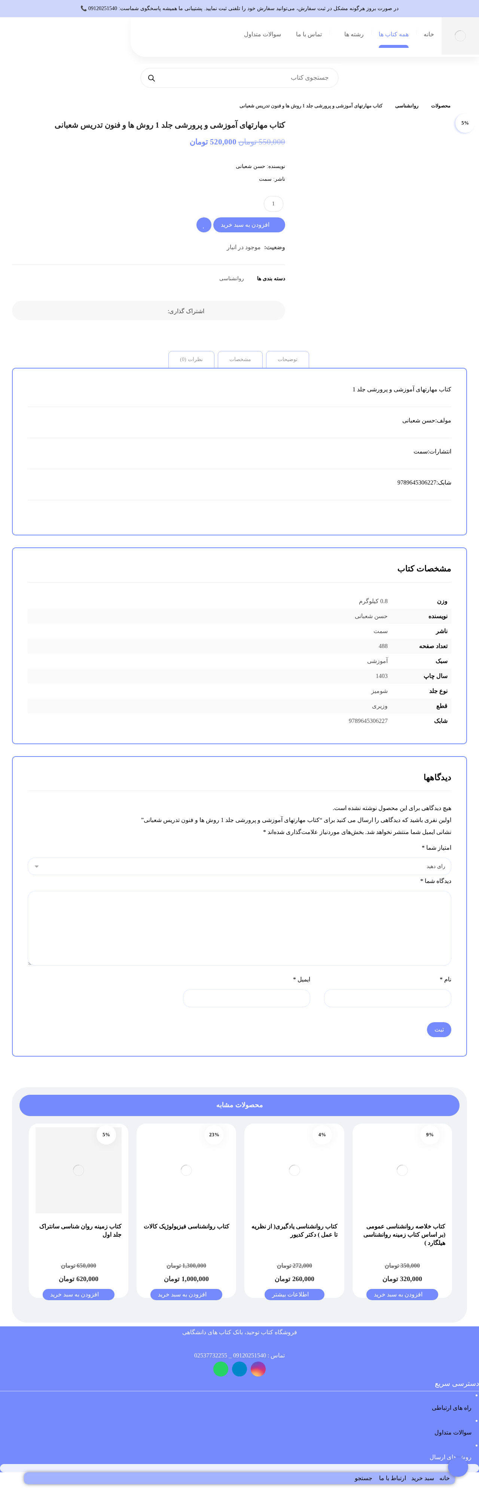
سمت (265, 179)
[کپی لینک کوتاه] (102, 310)
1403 (382, 676)
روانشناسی (231, 278)
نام (445, 979)
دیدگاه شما (435, 881)
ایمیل (301, 979)
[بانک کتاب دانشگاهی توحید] (460, 36)
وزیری (380, 706)
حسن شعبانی (250, 166)
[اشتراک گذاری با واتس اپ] (158, 310)
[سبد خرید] (74, 40)
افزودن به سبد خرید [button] (398, 1294)
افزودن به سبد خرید (245, 224)
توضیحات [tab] (288, 359)
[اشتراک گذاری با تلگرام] (139, 310)
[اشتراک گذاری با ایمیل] (120, 310)
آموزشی (377, 661)
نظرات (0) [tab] (191, 359)
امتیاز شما (436, 847)
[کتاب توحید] (465, 106)
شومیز (379, 691)
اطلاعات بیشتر (290, 1294)
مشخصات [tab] (240, 359)
